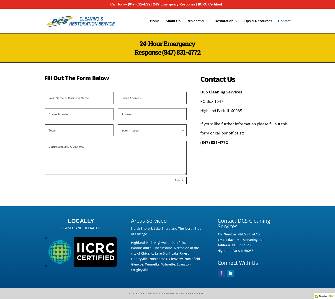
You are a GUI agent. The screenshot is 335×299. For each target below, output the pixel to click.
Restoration (224, 21)
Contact (284, 21)
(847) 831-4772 (181, 52)
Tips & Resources (258, 21)
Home (155, 21)
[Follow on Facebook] (221, 273)
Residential (195, 21)
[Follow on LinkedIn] (230, 273)
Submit (179, 180)
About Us (172, 21)
